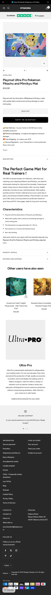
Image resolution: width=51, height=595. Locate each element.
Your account (33, 444)
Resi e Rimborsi (8, 457)
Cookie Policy (8, 494)
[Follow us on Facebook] (5, 550)
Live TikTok (7, 481)
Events (5, 470)
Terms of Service (9, 503)
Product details (10, 252)
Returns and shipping (12, 259)
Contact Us (7, 514)
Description (8, 159)
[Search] (8, 8)
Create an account (35, 453)
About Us (6, 518)
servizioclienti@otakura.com (13, 528)
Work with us (7, 523)
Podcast (6, 490)
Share (5, 150)
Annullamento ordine (10, 462)
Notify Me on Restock (25, 120)
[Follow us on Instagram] (16, 550)
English (6, 565)
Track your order (34, 449)
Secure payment (9, 444)
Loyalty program (9, 466)
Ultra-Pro (7, 75)
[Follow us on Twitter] (11, 550)
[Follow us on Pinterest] (5, 556)
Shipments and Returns (11, 453)
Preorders (6, 449)
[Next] (47, 70)
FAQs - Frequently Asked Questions (12, 475)
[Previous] (4, 70)
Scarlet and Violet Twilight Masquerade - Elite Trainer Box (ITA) (16, 305)
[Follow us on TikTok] (11, 556)
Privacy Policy (8, 499)
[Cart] (47, 8)
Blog (4, 486)
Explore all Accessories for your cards (25, 399)
